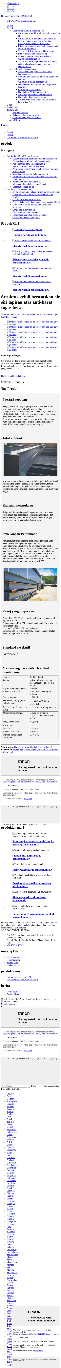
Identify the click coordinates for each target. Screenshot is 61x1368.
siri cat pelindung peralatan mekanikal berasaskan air (35, 192)
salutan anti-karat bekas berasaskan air (35, 56)
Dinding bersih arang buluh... (29, 234)
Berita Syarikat (13, 991)
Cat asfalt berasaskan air (29, 59)
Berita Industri (13, 994)
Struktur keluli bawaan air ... (29, 245)
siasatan (22, 927)
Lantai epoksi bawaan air (29, 89)
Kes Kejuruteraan (20, 112)
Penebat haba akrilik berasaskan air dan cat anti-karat (36, 202)
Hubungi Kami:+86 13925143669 (16, 16)
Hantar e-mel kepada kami (13, 376)
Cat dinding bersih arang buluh (32, 97)
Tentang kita (12, 110)
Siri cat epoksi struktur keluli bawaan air (36, 51)
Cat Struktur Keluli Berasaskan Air (28, 31)
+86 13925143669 (15, 945)
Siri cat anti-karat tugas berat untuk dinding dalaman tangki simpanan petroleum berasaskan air (37, 64)
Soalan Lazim (13, 107)
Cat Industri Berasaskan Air (24, 69)
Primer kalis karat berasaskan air (32, 53)
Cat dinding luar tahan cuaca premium (35, 94)
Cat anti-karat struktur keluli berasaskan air (37, 38)
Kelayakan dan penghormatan (25, 115)
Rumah (10, 25)
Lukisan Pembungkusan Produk (26, 117)
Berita (9, 105)
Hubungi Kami (13, 120)
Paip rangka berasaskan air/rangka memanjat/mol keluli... (33, 843)
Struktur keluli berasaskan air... (31, 276)
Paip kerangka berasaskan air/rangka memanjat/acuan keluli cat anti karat (34, 42)
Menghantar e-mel (9, 1004)
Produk (10, 28)
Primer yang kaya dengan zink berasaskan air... (30, 261)
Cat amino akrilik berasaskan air (32, 82)
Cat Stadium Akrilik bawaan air (32, 92)
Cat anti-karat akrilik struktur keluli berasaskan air (34, 158)
